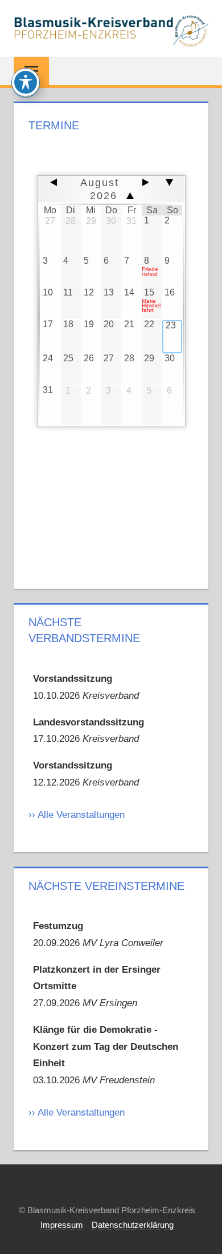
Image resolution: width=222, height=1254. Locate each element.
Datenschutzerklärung (133, 1225)
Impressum (61, 1225)
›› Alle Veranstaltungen (76, 814)
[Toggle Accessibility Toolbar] (25, 82)
